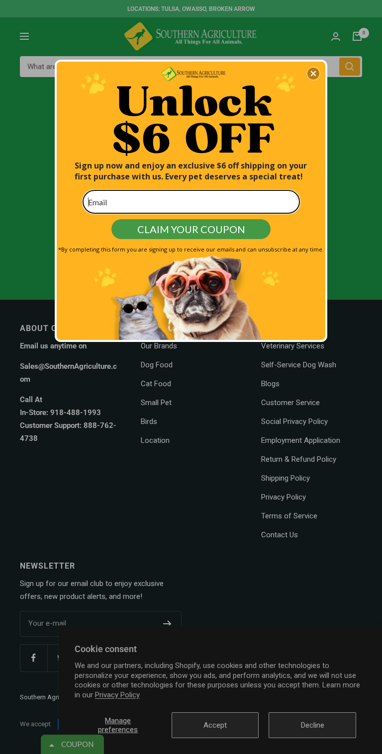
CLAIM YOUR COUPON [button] (191, 229)
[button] (313, 74)
